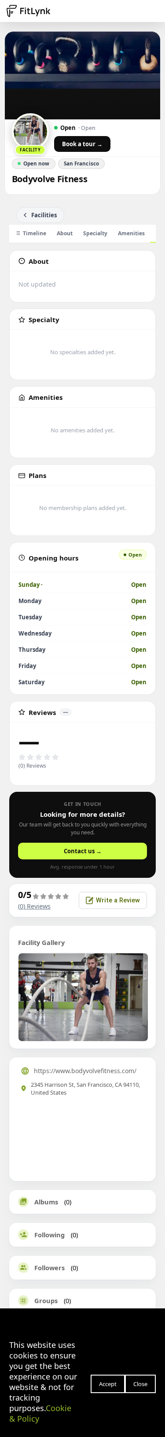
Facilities (44, 215)
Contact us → (83, 851)
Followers (49, 1267)
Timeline (34, 233)
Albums (46, 1201)
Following (49, 1234)
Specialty (95, 233)
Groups (46, 1300)
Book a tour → (82, 144)
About (65, 233)
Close (140, 1384)
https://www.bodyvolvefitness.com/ (85, 1071)
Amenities (131, 233)
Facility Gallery (41, 942)
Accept (108, 1384)
